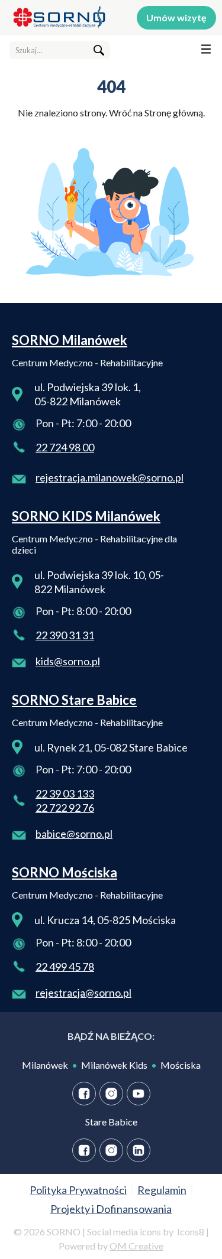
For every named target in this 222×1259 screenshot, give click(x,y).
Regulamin (161, 1189)
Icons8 (190, 1231)
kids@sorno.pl (68, 661)
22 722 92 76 (65, 807)
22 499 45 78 (65, 966)
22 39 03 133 (65, 793)
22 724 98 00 (65, 447)
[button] (200, 51)
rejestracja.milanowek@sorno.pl (110, 477)
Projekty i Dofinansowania (111, 1208)
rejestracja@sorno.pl (83, 992)
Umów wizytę (176, 17)
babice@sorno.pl (74, 833)
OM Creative (136, 1245)
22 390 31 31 (65, 635)
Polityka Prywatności (78, 1189)
